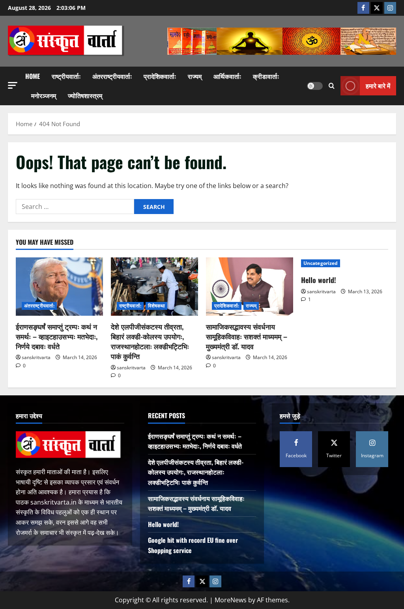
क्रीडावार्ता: (266, 76)
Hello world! (318, 280)
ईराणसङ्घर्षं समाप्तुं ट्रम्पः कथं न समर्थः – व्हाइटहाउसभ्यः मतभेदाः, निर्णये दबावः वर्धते (56, 336)
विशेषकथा (156, 305)
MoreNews (231, 600)
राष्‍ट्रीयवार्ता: (66, 76)
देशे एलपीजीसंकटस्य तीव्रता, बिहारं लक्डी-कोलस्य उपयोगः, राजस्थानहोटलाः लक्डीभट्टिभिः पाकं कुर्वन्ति (150, 341)
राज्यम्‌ (195, 76)
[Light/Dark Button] (315, 86)
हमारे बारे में (378, 85)
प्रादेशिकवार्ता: (160, 76)
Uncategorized (320, 263)
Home (32, 76)
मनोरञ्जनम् (43, 95)
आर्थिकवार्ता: (227, 76)
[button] (12, 85)
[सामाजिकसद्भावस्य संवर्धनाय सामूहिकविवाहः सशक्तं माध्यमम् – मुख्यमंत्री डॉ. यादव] (249, 286)
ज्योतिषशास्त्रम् (85, 95)
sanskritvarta (36, 357)
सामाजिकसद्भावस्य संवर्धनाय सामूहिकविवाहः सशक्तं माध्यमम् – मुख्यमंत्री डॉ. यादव (246, 336)
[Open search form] (332, 85)
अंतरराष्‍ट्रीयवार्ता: (112, 76)
